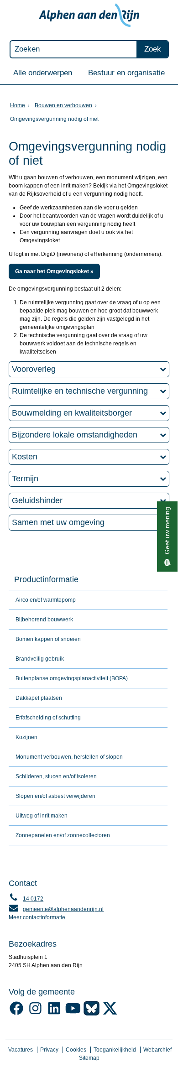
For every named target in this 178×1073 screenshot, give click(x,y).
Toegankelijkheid (115, 1050)
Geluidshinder (37, 500)
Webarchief (157, 1050)
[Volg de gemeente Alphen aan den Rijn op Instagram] (35, 1013)
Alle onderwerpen (42, 72)
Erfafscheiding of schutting (48, 717)
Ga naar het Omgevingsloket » (54, 271)
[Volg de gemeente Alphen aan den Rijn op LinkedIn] (54, 1013)
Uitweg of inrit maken (42, 816)
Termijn (25, 478)
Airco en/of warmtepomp (46, 600)
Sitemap (89, 1058)
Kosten (24, 456)
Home (17, 105)
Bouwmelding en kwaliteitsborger (72, 412)
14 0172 (26, 899)
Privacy (49, 1050)
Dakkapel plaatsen (39, 698)
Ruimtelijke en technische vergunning (80, 391)
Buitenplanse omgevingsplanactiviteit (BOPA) (72, 678)
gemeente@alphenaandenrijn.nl (56, 909)
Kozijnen (26, 737)
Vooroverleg (34, 369)
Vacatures (20, 1050)
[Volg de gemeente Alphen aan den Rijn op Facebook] (17, 1013)
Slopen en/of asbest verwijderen (55, 796)
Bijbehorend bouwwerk (44, 619)
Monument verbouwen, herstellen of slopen (69, 757)
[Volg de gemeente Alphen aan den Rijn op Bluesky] (91, 1013)
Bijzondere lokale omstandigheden (74, 434)
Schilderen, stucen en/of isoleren (56, 776)
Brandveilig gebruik (40, 659)
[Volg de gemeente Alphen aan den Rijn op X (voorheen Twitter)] (110, 1013)
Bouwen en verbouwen (63, 105)
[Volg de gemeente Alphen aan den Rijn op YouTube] (73, 1013)
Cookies (76, 1050)
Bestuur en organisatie (126, 72)
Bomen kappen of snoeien (48, 639)
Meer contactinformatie (37, 917)
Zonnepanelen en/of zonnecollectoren (63, 835)
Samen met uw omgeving (58, 522)
